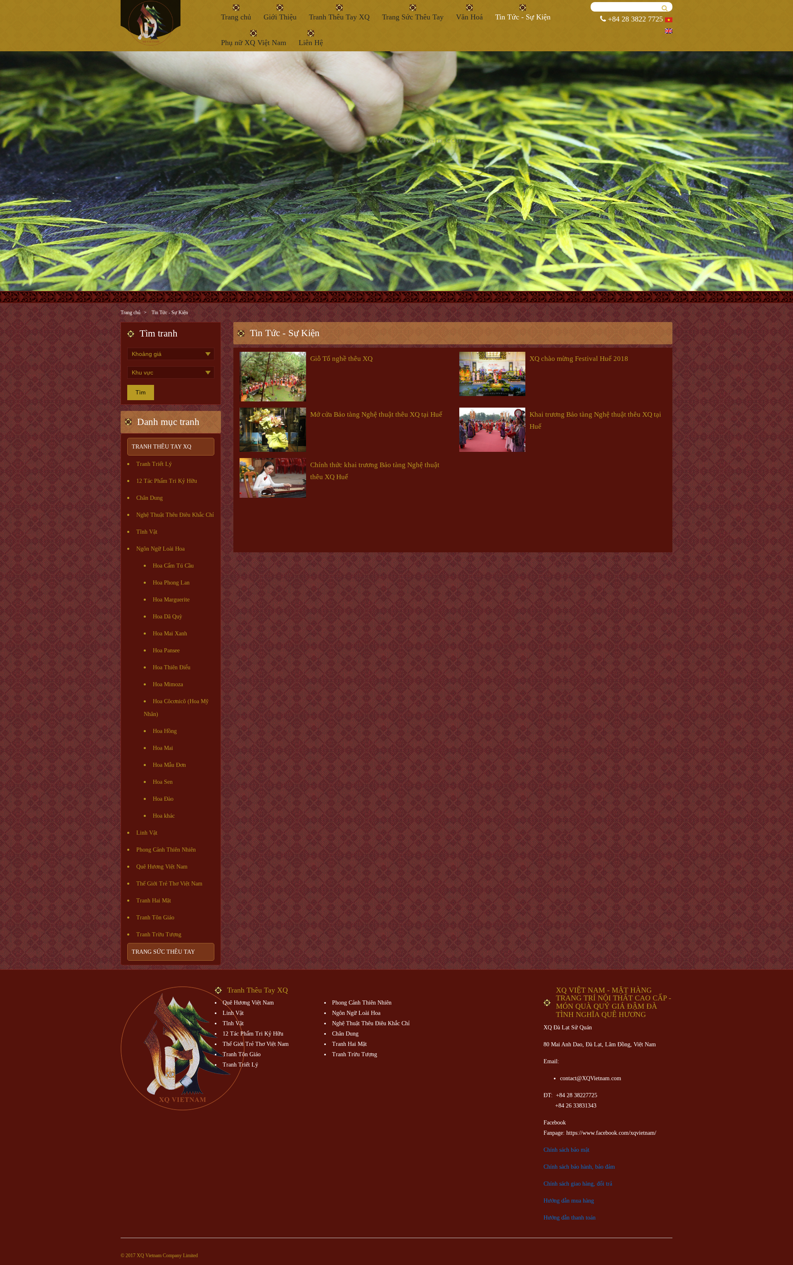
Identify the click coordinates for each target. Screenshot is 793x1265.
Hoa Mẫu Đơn (169, 765)
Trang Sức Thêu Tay (413, 17)
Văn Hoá (469, 17)
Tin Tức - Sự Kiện (523, 17)
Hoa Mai (163, 748)
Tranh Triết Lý (154, 464)
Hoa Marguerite (171, 600)
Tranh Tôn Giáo (155, 917)
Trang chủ (236, 17)
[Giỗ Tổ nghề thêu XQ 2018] (273, 375)
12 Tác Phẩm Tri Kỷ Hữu (166, 481)
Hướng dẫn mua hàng (569, 1201)
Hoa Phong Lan (171, 583)
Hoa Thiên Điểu (171, 667)
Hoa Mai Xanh (170, 633)
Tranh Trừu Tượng (158, 934)
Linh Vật (146, 833)
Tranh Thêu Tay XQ (339, 17)
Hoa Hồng (165, 731)
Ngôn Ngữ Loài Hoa (160, 549)
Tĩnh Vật (146, 532)
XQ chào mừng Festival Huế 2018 (578, 359)
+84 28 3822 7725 (634, 19)
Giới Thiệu (280, 17)
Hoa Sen (163, 782)
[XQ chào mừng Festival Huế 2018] (492, 373)
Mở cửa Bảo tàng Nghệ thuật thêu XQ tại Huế (376, 414)
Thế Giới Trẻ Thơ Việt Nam (169, 884)
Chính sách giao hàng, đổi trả (578, 1184)
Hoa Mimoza (168, 684)
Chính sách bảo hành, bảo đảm (579, 1167)
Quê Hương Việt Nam (162, 867)
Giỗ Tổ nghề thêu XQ (341, 359)
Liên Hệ (311, 42)
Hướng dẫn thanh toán (570, 1218)
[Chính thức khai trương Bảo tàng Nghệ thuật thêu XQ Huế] (273, 477)
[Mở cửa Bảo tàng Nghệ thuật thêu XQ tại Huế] (273, 428)
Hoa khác (164, 816)
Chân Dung (149, 498)
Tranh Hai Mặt (153, 900)
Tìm (140, 392)
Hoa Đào (163, 799)
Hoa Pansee (166, 650)
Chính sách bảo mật (566, 1150)
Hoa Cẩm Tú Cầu (173, 566)
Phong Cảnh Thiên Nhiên (166, 850)
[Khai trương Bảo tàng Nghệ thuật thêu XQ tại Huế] (492, 428)
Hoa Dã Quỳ (167, 616)
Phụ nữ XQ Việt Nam (253, 42)
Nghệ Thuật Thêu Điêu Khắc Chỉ (175, 515)
